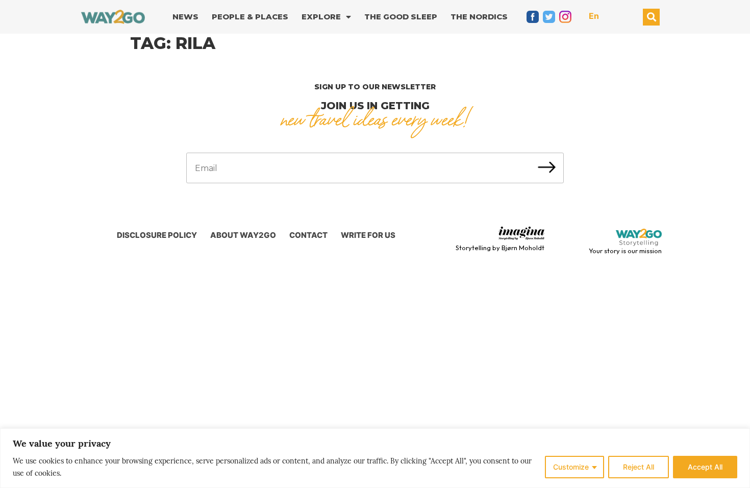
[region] (375, 458)
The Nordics (479, 16)
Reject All (638, 466)
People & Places (250, 16)
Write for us (368, 235)
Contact (308, 235)
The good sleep (400, 16)
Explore (321, 16)
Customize (571, 466)
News (185, 16)
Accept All (705, 466)
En (594, 16)
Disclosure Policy (157, 235)
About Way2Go (243, 235)
